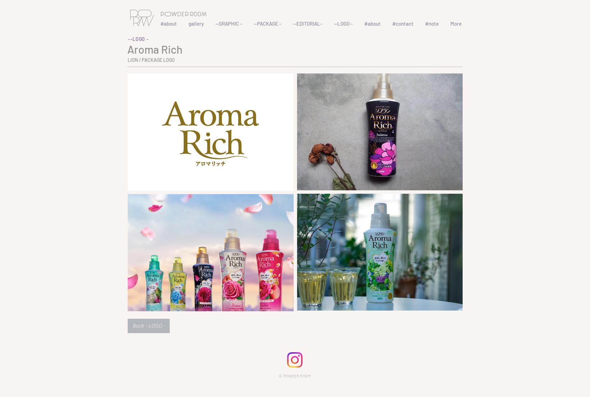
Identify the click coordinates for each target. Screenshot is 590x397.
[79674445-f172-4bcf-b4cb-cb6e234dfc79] (295, 360)
